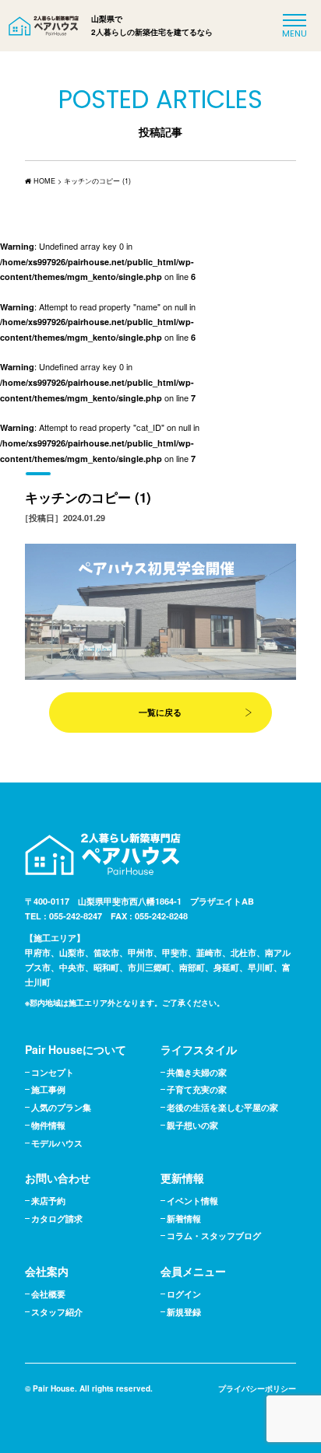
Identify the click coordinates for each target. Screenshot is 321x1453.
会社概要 (48, 1294)
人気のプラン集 (61, 1107)
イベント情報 (192, 1200)
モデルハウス (57, 1143)
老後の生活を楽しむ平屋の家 (222, 1107)
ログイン (184, 1294)
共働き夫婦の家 (197, 1072)
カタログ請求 (57, 1218)
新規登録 (184, 1312)
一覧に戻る (160, 712)
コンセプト (52, 1072)
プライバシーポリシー (257, 1388)
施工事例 (48, 1089)
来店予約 (48, 1200)
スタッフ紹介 (57, 1312)
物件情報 (48, 1125)
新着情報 (184, 1218)
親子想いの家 (192, 1125)
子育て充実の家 (197, 1089)
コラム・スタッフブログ (214, 1235)
